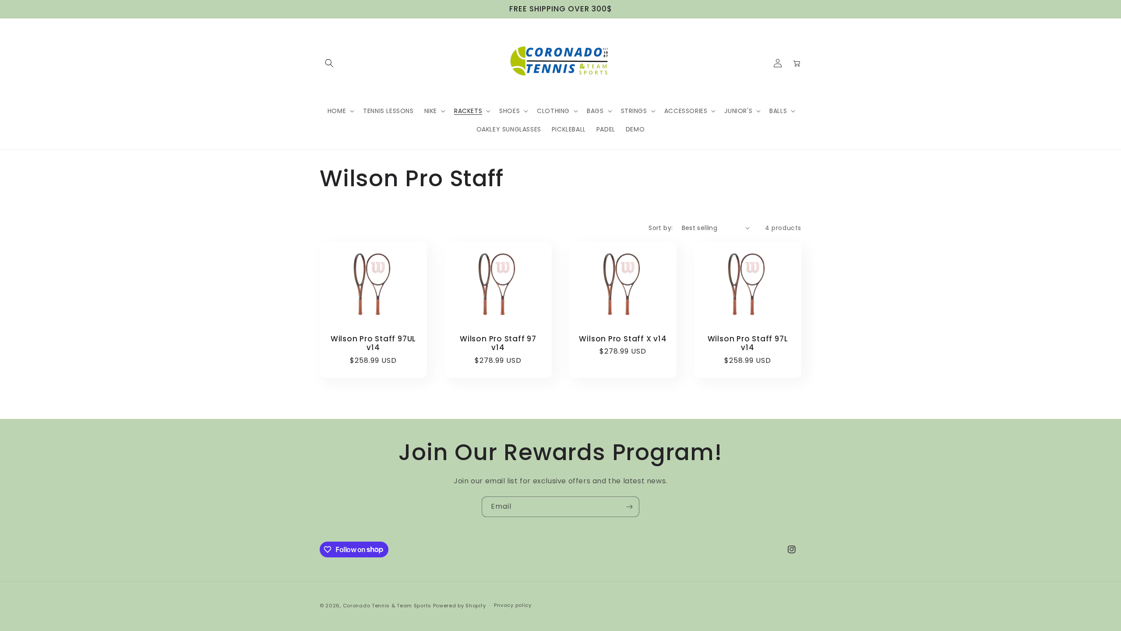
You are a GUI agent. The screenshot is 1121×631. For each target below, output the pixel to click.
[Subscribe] (629, 506)
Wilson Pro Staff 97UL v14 (373, 343)
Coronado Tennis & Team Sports (387, 605)
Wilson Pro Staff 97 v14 (498, 343)
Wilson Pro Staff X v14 (622, 339)
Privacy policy (513, 605)
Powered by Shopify (459, 605)
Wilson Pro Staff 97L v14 (748, 343)
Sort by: (661, 227)
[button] (329, 63)
